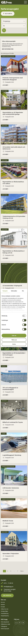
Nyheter (3, 604)
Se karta (8, 13)
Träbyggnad (4, 626)
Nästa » (22, 571)
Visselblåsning (4, 613)
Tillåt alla (14, 335)
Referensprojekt (5, 628)
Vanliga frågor (4, 611)
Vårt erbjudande (5, 622)
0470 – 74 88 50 (8, 583)
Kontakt (3, 606)
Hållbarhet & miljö (5, 624)
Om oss (3, 602)
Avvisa (14, 344)
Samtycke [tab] (5, 290)
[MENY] (25, 2)
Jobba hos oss (4, 609)
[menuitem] (25, 2)
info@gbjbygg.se (8, 586)
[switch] (24, 320)
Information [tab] (14, 290)
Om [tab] (23, 290)
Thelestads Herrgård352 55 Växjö (9, 590)
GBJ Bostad (7, 595)
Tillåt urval (14, 339)
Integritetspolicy (5, 615)
